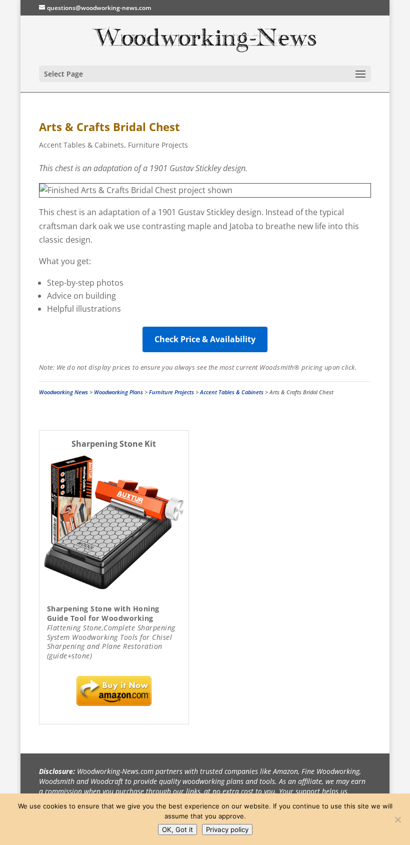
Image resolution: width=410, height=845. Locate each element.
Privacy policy (227, 829)
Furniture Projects (158, 145)
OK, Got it (177, 829)
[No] (397, 819)
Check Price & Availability (205, 339)
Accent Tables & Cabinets (81, 145)
